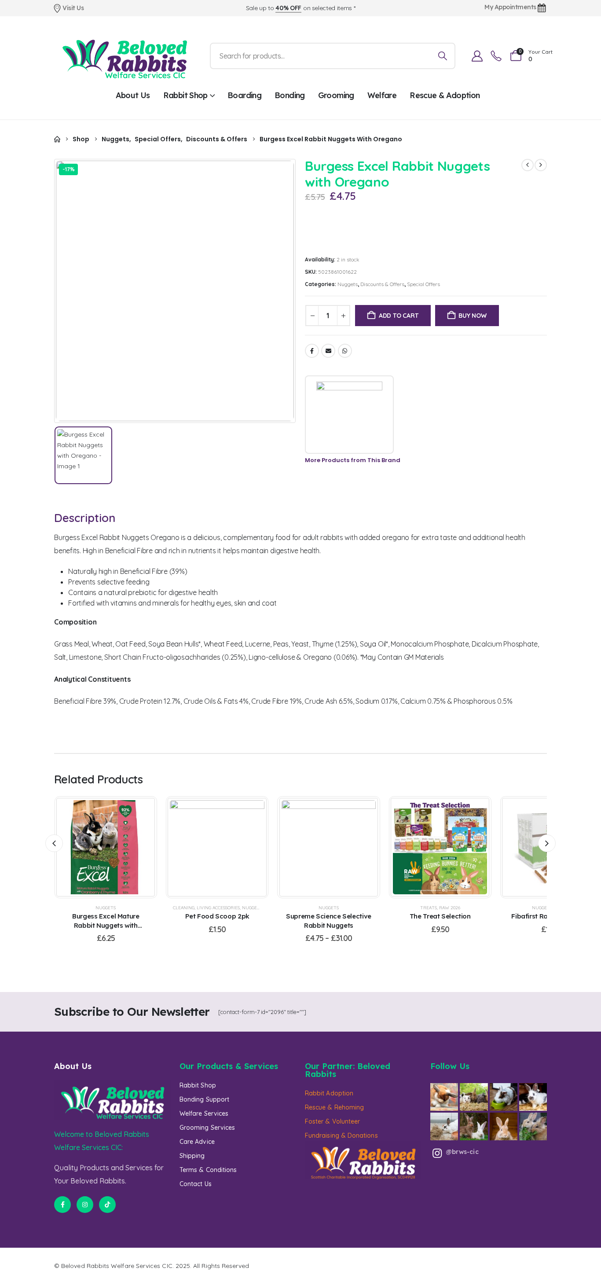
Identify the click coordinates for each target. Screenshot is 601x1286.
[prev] (527, 165)
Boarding (244, 95)
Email (328, 351)
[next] (541, 165)
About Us (133, 95)
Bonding (290, 95)
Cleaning (183, 908)
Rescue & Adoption (445, 95)
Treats (428, 908)
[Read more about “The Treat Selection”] (429, 847)
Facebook (312, 351)
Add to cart (398, 316)
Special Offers (423, 284)
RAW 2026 (449, 908)
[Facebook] (62, 1204)
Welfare (382, 95)
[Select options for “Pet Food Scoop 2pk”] (206, 847)
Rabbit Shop (185, 95)
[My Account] (477, 56)
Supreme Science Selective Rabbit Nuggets (328, 920)
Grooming (336, 95)
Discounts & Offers (382, 284)
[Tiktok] (107, 1204)
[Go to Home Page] (57, 139)
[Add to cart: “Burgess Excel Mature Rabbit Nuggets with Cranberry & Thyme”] (94, 847)
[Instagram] (85, 1204)
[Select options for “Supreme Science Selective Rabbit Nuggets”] (317, 847)
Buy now (472, 316)
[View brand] (349, 414)
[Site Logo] (124, 56)
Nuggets (347, 284)
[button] (54, 843)
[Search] (443, 56)
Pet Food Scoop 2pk (217, 916)
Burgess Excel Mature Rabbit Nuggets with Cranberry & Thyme (105, 925)
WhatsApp (345, 351)
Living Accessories (218, 908)
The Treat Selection (440, 916)
